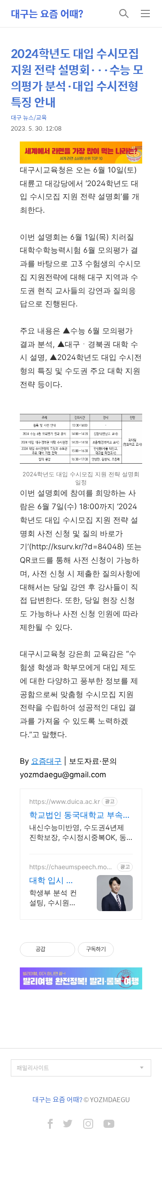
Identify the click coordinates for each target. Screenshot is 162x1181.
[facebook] (50, 1125)
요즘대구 (46, 761)
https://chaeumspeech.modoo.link (71, 867)
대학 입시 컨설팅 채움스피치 (51, 880)
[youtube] (109, 1125)
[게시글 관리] (65, 949)
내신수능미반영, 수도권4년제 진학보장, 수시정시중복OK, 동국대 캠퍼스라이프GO (77, 832)
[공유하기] (53, 949)
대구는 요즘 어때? (47, 13)
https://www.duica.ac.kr (64, 801)
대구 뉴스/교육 (29, 117)
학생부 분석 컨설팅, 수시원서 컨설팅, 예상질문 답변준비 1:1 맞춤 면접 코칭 (53, 897)
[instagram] (88, 1125)
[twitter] (68, 1125)
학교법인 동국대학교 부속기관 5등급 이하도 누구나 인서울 (80, 815)
